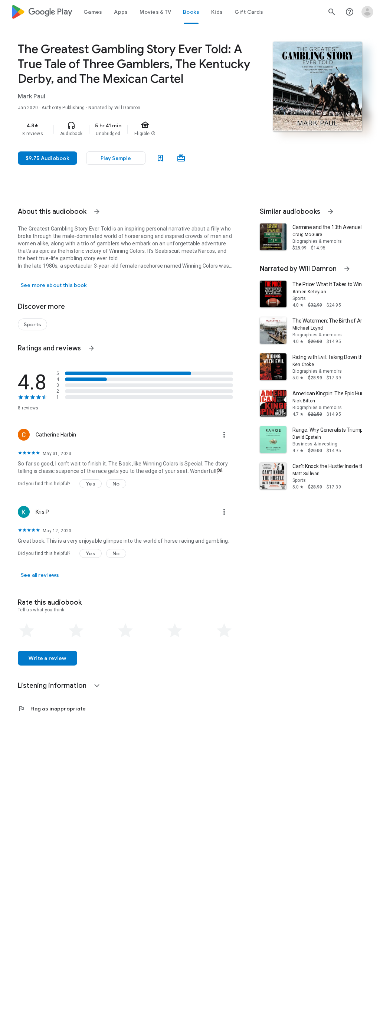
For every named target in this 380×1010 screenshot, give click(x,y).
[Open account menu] (367, 12)
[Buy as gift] (181, 158)
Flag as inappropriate (52, 708)
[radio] (27, 631)
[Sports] (32, 324)
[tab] (93, 12)
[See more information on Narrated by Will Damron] (347, 269)
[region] (136, 129)
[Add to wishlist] (160, 158)
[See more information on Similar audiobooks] (331, 211)
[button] (90, 483)
